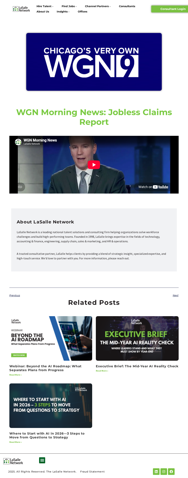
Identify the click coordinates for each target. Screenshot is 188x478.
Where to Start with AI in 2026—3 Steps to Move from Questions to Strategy (47, 435)
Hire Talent (44, 6)
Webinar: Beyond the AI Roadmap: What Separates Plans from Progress (45, 368)
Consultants (127, 6)
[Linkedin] (156, 471)
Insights (62, 11)
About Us (43, 11)
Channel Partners (97, 6)
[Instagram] (163, 471)
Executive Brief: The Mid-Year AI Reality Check (137, 366)
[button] (42, 460)
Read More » (15, 374)
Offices (82, 11)
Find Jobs (68, 6)
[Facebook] (171, 471)
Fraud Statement (92, 471)
